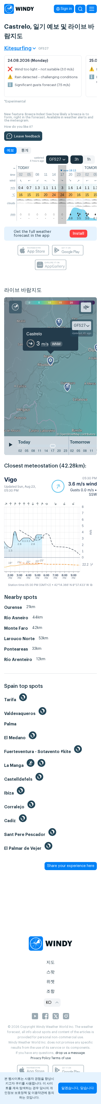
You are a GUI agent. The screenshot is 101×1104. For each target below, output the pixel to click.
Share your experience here (70, 866)
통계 (24, 150)
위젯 (50, 982)
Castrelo (34, 334)
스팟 (50, 972)
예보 (10, 150)
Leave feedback (27, 136)
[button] (74, 486)
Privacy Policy (41, 1058)
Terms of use (61, 1058)
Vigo (10, 479)
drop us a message (70, 1052)
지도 (50, 962)
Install (78, 233)
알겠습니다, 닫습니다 (77, 1088)
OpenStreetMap (70, 434)
